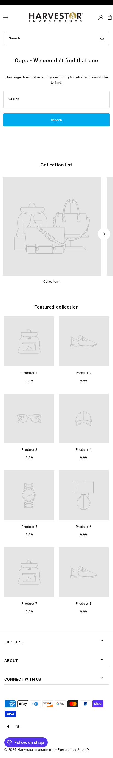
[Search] (102, 38)
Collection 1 (52, 282)
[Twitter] (18, 727)
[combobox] (56, 38)
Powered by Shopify (74, 750)
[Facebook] (8, 727)
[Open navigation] (13, 17)
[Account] (100, 17)
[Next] (104, 234)
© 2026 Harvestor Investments (29, 750)
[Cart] (110, 17)
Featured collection (56, 307)
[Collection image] (52, 226)
